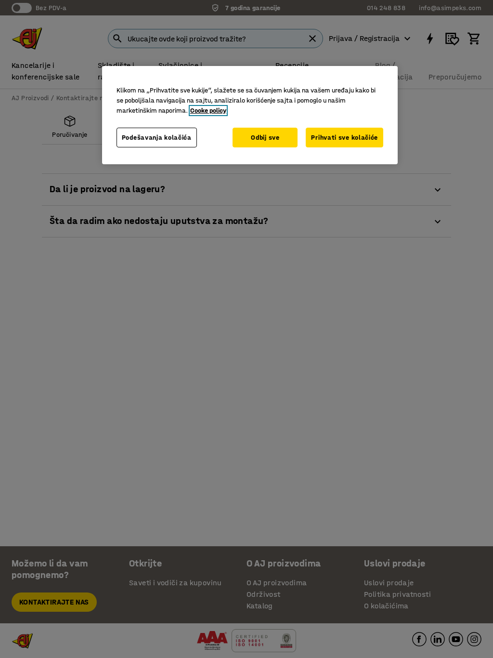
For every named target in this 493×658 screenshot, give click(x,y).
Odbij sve (265, 137)
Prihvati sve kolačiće (344, 137)
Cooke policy (208, 110)
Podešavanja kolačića (157, 137)
